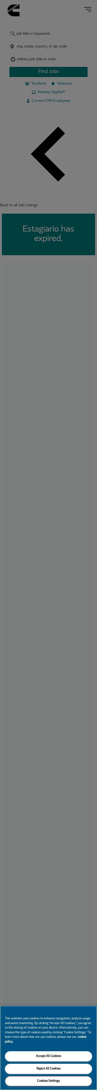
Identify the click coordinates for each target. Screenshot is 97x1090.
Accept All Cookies (48, 1056)
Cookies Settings (48, 1081)
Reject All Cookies (48, 1068)
